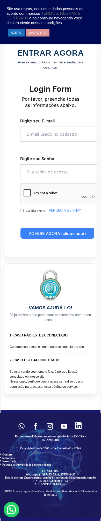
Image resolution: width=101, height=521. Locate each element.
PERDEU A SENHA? (65, 210)
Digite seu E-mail (37, 120)
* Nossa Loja (8, 461)
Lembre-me (35, 210)
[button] (21, 426)
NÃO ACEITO (37, 32)
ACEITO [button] (16, 32)
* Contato (6, 454)
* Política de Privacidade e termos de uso (25, 464)
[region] (50, 465)
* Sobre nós (7, 457)
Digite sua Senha (37, 158)
